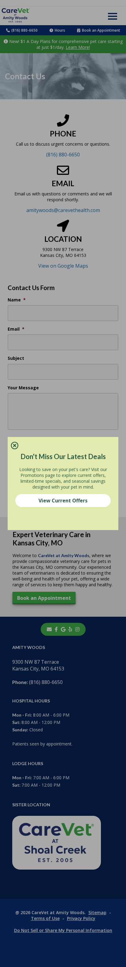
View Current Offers (63, 500)
